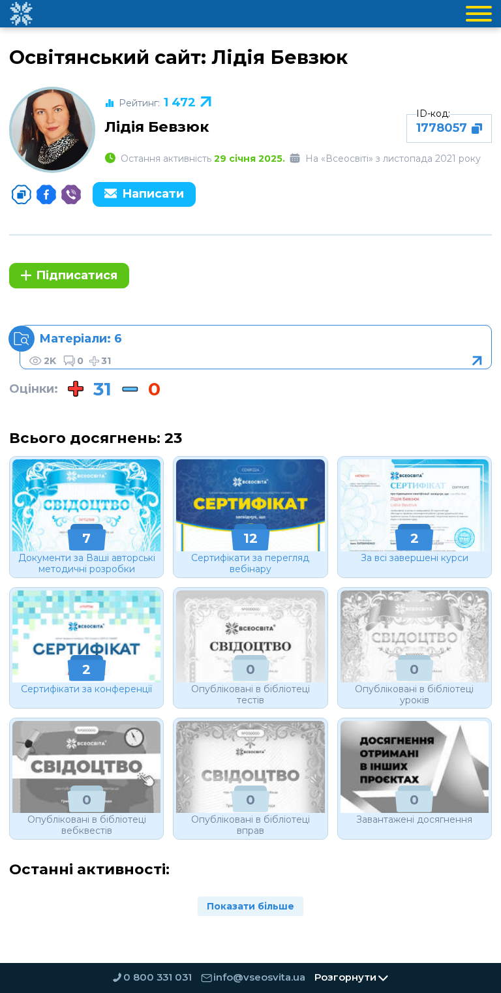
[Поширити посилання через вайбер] (71, 194)
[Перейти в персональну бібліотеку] (255, 347)
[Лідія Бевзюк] (52, 130)
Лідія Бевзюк (156, 126)
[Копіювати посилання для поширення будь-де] (21, 194)
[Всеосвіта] (21, 13)
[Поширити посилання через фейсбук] (46, 194)
